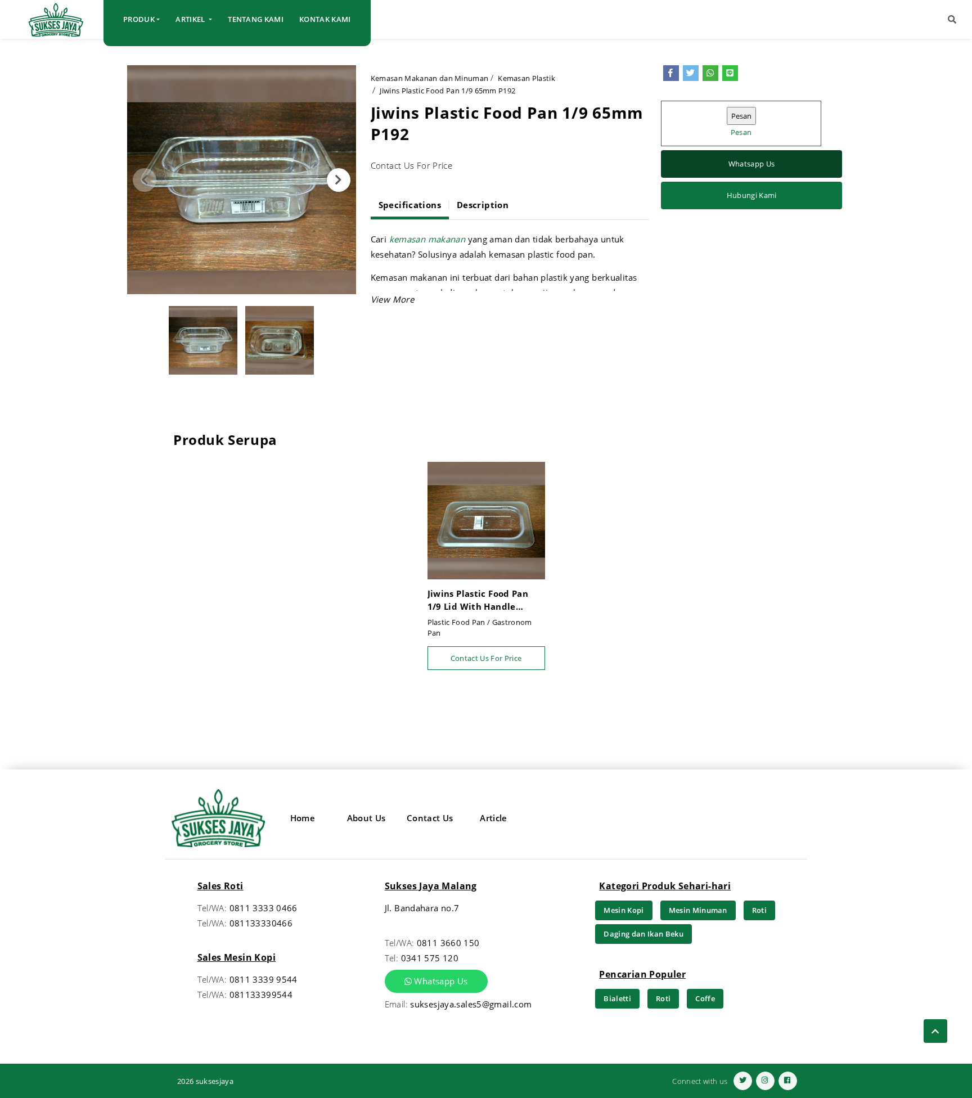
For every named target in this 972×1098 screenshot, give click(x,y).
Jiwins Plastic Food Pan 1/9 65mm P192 (447, 91)
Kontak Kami (325, 19)
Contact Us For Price (486, 658)
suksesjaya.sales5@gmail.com (471, 1004)
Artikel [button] (191, 19)
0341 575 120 (430, 958)
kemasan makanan (428, 239)
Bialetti (617, 998)
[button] (952, 19)
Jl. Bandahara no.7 (422, 908)
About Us (366, 818)
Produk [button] (139, 19)
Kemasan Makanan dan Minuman (430, 78)
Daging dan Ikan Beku (643, 934)
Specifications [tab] (410, 204)
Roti (759, 910)
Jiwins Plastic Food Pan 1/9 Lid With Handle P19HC (478, 600)
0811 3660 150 (448, 942)
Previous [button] (144, 180)
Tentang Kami (256, 19)
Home (303, 818)
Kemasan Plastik (526, 78)
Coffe (705, 998)
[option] (241, 179)
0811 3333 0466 (264, 908)
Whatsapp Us (751, 164)
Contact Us (430, 818)
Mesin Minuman (698, 910)
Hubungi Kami (752, 196)
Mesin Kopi (624, 910)
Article (493, 818)
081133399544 (261, 994)
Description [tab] (482, 204)
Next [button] (338, 180)
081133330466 (261, 923)
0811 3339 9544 (264, 979)
